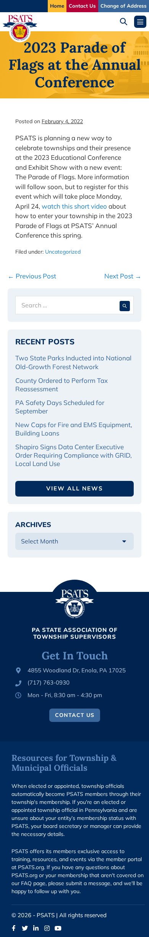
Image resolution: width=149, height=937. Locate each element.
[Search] (125, 305)
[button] (126, 21)
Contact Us (82, 6)
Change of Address (123, 6)
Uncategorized (63, 251)
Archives (33, 524)
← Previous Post (32, 276)
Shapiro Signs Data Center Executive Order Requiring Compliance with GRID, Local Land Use (73, 455)
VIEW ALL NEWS (74, 488)
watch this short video (74, 206)
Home (57, 6)
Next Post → (122, 276)
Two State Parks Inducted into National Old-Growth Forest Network (73, 362)
